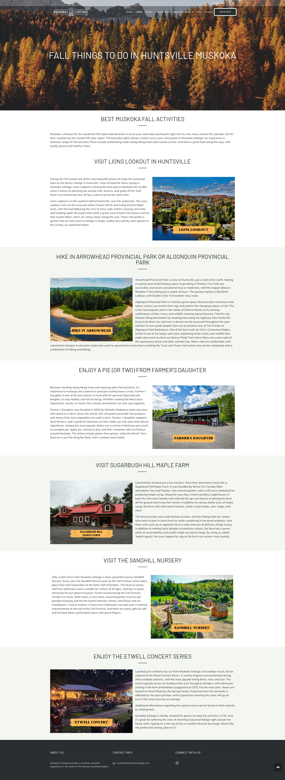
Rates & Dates (163, 11)
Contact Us (220, 3)
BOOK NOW (225, 12)
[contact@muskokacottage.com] (114, 763)
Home (129, 11)
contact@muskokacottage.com (133, 763)
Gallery (139, 11)
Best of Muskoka (181, 11)
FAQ (199, 11)
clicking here (146, 709)
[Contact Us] (213, 3)
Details (148, 11)
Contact (208, 11)
